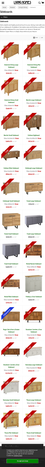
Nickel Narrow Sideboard (33, 264)
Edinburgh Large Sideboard (33, 168)
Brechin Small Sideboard (11, 135)
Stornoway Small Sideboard (11, 400)
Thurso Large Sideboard (33, 400)
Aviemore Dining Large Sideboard (11, 66)
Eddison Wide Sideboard (11, 168)
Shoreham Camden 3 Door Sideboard (11, 366)
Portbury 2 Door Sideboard (34, 297)
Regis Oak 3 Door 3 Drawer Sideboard (11, 330)
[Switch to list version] (40, 38)
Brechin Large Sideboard (33, 100)
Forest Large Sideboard (34, 201)
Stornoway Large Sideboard (33, 365)
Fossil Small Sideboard (11, 264)
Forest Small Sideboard (11, 234)
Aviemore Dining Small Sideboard (11, 101)
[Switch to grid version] (34, 38)
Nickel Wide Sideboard (11, 297)
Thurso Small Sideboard (34, 433)
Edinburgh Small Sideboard (11, 201)
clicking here (18, 455)
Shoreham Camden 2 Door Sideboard (34, 330)
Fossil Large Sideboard (34, 234)
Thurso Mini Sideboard (11, 433)
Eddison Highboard (34, 135)
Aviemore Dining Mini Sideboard (33, 66)
